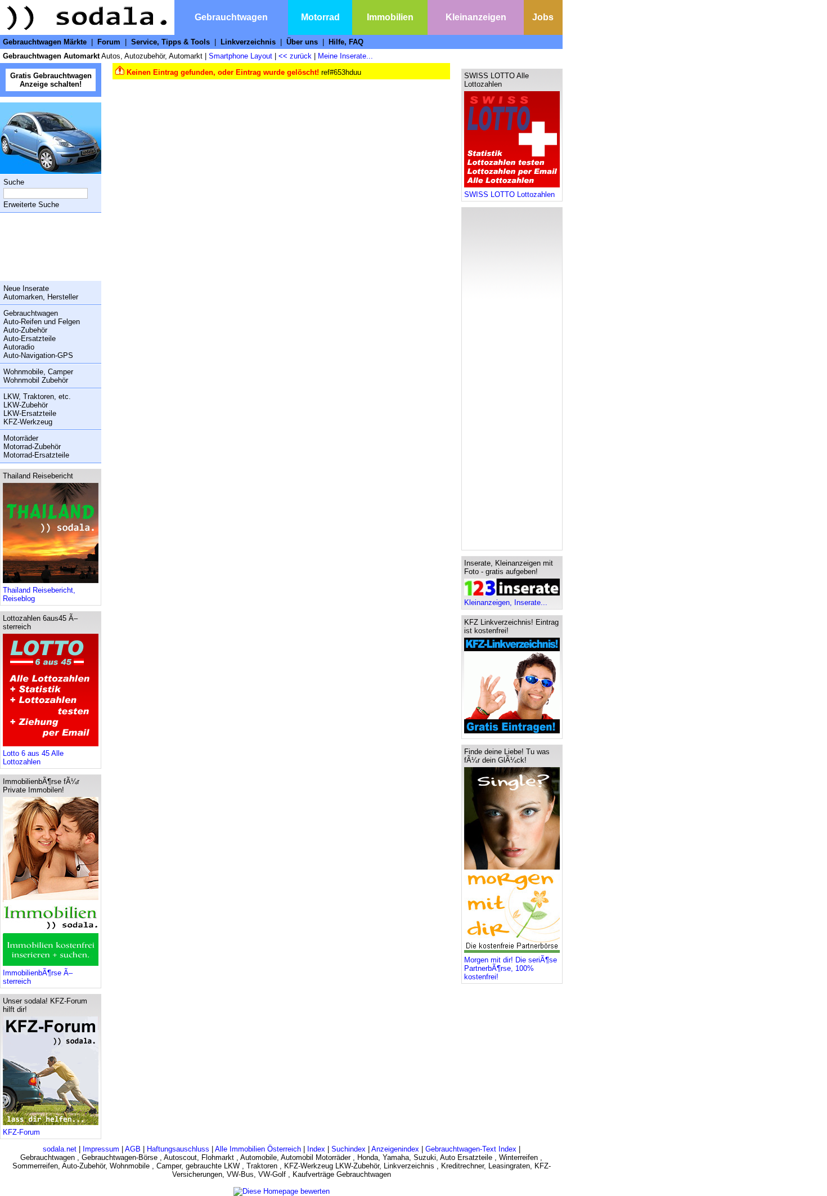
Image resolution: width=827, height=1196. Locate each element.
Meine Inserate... (345, 56)
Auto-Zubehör (25, 330)
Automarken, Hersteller (40, 297)
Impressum (101, 1149)
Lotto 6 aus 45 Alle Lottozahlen (33, 757)
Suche (13, 182)
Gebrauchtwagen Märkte (45, 42)
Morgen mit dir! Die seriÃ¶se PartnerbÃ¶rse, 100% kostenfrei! (510, 968)
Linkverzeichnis (248, 42)
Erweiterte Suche (31, 204)
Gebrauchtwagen (231, 17)
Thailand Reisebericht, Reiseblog (39, 594)
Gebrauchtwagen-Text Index (470, 1149)
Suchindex (348, 1149)
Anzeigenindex (395, 1149)
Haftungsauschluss (178, 1149)
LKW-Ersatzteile (29, 413)
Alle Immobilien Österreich (258, 1149)
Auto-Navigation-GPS (38, 355)
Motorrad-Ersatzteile (36, 455)
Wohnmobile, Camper (38, 372)
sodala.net (60, 1149)
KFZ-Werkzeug (27, 422)
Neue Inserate (26, 288)
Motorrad (320, 17)
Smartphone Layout (240, 56)
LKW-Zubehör (25, 405)
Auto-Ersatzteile (29, 338)
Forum (108, 42)
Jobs (543, 17)
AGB (133, 1149)
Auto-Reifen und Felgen (41, 321)
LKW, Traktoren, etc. (37, 396)
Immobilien (390, 17)
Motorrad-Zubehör (32, 446)
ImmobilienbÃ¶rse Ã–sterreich (38, 977)
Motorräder (20, 438)
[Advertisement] (48, 246)
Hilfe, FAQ (346, 42)
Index (316, 1149)
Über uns (302, 42)
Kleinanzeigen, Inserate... (505, 602)
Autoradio (18, 347)
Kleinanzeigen (476, 17)
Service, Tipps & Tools (170, 42)
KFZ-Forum (21, 1132)
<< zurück (295, 56)
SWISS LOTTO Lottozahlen (509, 194)
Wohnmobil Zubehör (35, 380)
